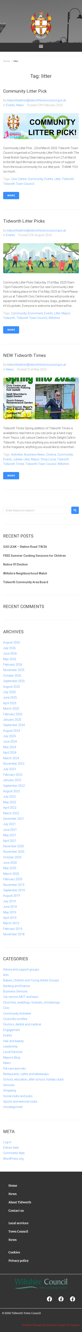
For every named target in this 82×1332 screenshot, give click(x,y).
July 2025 (9, 692)
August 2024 (11, 730)
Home (6, 61)
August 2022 (11, 791)
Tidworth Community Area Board (25, 582)
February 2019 (12, 928)
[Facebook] (49, 1299)
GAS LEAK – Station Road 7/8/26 (25, 546)
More (11, 195)
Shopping (9, 1090)
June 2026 (10, 653)
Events (10, 105)
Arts (6, 975)
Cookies (14, 1252)
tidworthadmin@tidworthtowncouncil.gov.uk (36, 100)
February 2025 (12, 714)
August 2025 (11, 686)
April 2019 (9, 917)
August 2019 (11, 895)
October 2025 (12, 675)
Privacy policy (18, 1260)
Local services (18, 1223)
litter (57, 179)
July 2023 (9, 769)
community (35, 179)
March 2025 (11, 708)
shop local (48, 459)
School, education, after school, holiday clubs (33, 1079)
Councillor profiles (15, 1019)
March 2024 (11, 758)
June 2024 (10, 741)
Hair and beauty (13, 1041)
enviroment (35, 313)
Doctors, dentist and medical (22, 1024)
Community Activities (17, 1013)
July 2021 (9, 824)
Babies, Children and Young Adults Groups (31, 980)
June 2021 (10, 829)
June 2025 (10, 697)
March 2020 (11, 873)
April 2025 (9, 703)
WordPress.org (13, 1158)
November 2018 (13, 934)
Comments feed (13, 1153)
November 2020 (13, 851)
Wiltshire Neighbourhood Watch (25, 573)
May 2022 (9, 802)
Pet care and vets (14, 1068)
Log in (7, 1142)
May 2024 (9, 747)
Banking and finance (16, 986)
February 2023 (12, 774)
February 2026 (12, 664)
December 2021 (13, 818)
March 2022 (11, 813)
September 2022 (14, 785)
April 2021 (9, 840)
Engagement (11, 1030)
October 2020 (12, 857)
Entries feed (11, 1147)
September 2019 (14, 890)
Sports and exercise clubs (20, 1101)
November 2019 (13, 884)
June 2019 (10, 906)
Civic (6, 1008)
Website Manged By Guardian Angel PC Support (51, 1325)
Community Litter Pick (25, 91)
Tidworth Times (13, 464)
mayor (66, 313)
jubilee (17, 459)
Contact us (16, 1210)
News (20, 105)
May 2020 (9, 868)
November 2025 (13, 670)
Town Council (18, 1231)
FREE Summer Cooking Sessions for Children (34, 555)
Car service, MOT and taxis (20, 996)
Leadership (10, 1046)
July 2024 (9, 736)
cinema (51, 454)
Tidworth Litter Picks (24, 221)
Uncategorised (12, 1107)
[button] (41, 46)
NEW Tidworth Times (24, 355)
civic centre (18, 179)
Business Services (15, 991)
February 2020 (12, 879)
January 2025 (12, 719)
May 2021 (9, 835)
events (48, 179)
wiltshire (54, 318)
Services (9, 1085)
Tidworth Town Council (18, 183)
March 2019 (11, 923)
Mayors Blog (11, 1057)
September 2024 (14, 725)
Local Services (12, 1052)
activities (17, 454)
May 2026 (9, 659)
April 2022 (9, 807)
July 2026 (9, 648)
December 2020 (13, 846)
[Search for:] (36, 510)
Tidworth (68, 179)
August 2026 (11, 642)
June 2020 (10, 862)
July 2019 (9, 901)
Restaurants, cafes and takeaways (26, 1074)
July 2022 (9, 796)
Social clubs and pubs (18, 1096)
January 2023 (12, 780)
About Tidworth (19, 1202)
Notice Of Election (15, 564)
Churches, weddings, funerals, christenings (31, 1002)
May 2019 (9, 912)
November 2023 (13, 763)
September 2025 (14, 681)
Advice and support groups (21, 969)
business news (34, 454)
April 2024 (9, 752)
